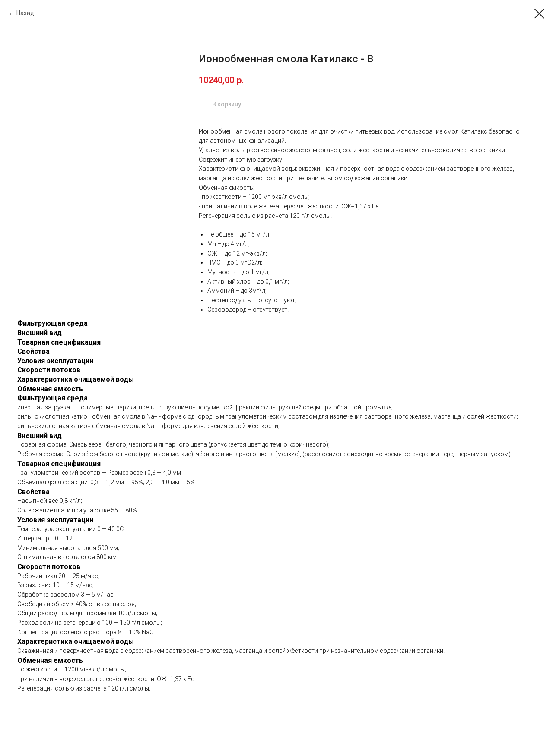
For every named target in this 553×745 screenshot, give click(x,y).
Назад (25, 13)
